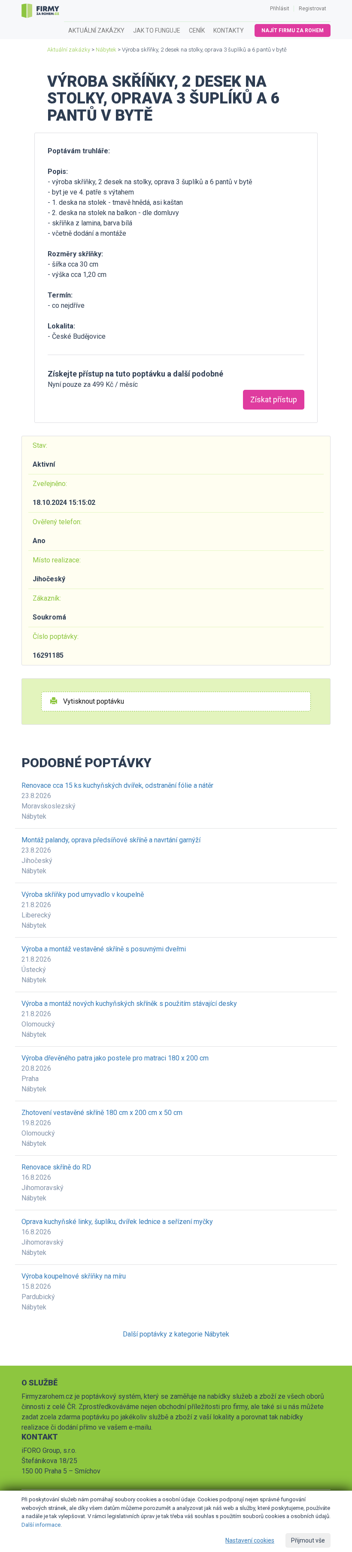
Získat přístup (273, 399)
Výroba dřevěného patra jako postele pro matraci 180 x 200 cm (115, 1058)
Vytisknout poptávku (92, 701)
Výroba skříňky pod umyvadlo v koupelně (82, 894)
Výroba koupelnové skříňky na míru (73, 1276)
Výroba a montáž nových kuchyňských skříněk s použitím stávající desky (129, 1003)
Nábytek (106, 49)
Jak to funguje (156, 30)
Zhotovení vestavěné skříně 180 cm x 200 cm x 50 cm (101, 1113)
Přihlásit (279, 9)
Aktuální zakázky (96, 30)
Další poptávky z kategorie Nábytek (176, 1334)
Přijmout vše (308, 1540)
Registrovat (312, 9)
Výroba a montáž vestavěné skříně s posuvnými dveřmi (103, 949)
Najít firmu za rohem (292, 30)
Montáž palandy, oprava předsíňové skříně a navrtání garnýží (110, 840)
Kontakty (228, 30)
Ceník (197, 30)
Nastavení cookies (249, 1540)
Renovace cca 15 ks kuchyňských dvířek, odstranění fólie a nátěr (117, 785)
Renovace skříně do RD (56, 1167)
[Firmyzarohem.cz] (40, 10)
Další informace (41, 1525)
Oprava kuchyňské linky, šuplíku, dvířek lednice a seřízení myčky (117, 1222)
